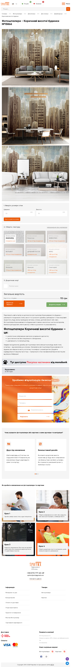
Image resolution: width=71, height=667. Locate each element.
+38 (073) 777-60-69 (35, 573)
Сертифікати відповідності (14, 622)
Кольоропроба (10, 597)
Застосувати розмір (12, 219)
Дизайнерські (58, 13)
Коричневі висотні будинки (10, 16)
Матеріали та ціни (11, 592)
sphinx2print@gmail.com (35, 575)
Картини (44, 597)
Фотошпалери (17, 13)
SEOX (52, 664)
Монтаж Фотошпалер (12, 617)
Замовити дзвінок (35, 579)
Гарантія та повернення (13, 612)
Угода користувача (12, 607)
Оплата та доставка (12, 602)
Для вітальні (31, 13)
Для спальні (44, 13)
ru (16, 4)
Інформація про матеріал (57, 227)
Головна (4, 13)
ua (13, 4)
